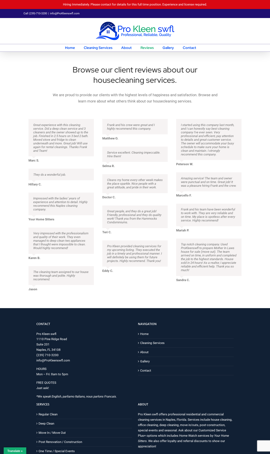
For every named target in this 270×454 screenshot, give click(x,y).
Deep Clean (46, 423)
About (144, 352)
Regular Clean (48, 414)
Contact (145, 370)
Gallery (145, 361)
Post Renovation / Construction (60, 442)
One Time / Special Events (57, 451)
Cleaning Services (152, 343)
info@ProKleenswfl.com (65, 13)
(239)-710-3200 (38, 13)
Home (144, 334)
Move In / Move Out (52, 433)
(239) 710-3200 (47, 355)
